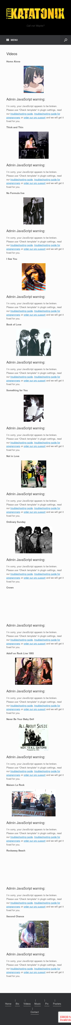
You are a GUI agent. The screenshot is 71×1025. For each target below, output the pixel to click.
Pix (47, 1003)
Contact (35, 1012)
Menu (14, 40)
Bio (17, 1003)
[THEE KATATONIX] (35, 13)
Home (8, 1003)
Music (37, 1003)
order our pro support (35, 117)
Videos (27, 1003)
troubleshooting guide (21, 113)
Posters (57, 1003)
